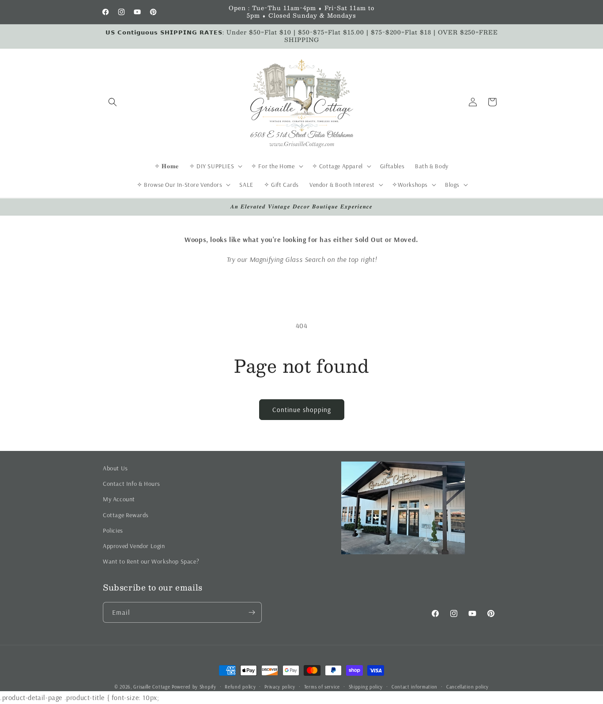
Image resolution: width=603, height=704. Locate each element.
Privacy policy (279, 687)
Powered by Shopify (194, 687)
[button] (112, 102)
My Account (119, 499)
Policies (113, 530)
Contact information (414, 687)
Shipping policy (366, 687)
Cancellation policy (467, 687)
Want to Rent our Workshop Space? (151, 561)
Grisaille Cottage (151, 687)
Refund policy (240, 687)
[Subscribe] (251, 612)
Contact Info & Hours (131, 484)
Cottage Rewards (126, 515)
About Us (115, 468)
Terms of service (322, 687)
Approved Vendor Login (134, 546)
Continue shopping (301, 409)
